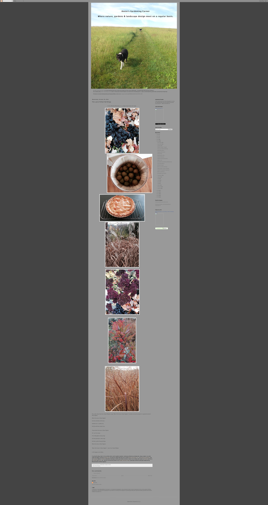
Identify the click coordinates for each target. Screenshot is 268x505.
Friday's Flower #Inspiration (162, 158)
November (160, 144)
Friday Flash (159, 153)
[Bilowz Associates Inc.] (159, 120)
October (159, 145)
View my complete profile (96, 484)
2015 (158, 139)
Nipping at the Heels (161, 152)
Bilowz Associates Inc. (159, 108)
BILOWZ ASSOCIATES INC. (98, 90)
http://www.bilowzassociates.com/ (161, 202)
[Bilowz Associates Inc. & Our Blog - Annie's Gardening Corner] (159, 224)
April (158, 183)
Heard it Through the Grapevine (163, 170)
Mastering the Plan (160, 155)
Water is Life (159, 160)
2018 (158, 134)
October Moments (160, 156)
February (159, 186)
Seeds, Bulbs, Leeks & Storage (163, 168)
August (159, 177)
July (158, 178)
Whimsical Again (160, 165)
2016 (158, 137)
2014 (158, 141)
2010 (158, 195)
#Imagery (98, 465)
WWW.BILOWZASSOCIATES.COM (135, 93)
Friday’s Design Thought (162, 147)
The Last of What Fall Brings (162, 148)
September (160, 175)
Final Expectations (160, 163)
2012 (158, 192)
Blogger (139, 501)
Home (122, 475)
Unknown (95, 482)
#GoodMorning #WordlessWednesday (164, 161)
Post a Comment (97, 473)
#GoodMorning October (161, 173)
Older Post (150, 475)
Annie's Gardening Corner (106, 91)
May (158, 181)
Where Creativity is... (161, 171)
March (159, 185)
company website (124, 93)
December (160, 142)
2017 (158, 136)
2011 (158, 193)
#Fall (96, 465)
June (159, 180)
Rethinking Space (160, 150)
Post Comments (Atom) (101, 477)
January (159, 188)
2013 (158, 190)
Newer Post (94, 475)
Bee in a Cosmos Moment (162, 166)
